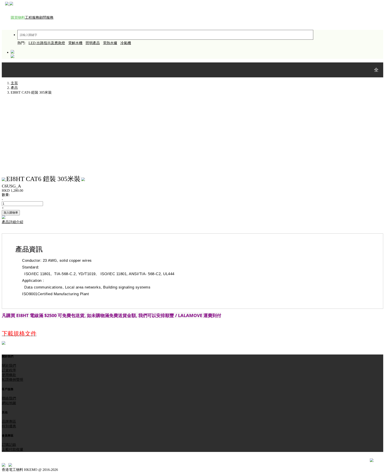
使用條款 (9, 375)
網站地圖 (9, 403)
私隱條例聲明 (12, 379)
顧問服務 (46, 17)
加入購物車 (11, 212)
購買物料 (18, 17)
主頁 (14, 83)
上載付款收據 (12, 449)
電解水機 (75, 43)
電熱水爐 (110, 43)
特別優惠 (9, 426)
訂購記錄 (9, 445)
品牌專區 (9, 421)
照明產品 (93, 43)
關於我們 (9, 365)
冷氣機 (125, 43)
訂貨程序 (9, 370)
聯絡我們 (9, 398)
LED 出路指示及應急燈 (47, 43)
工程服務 (32, 17)
